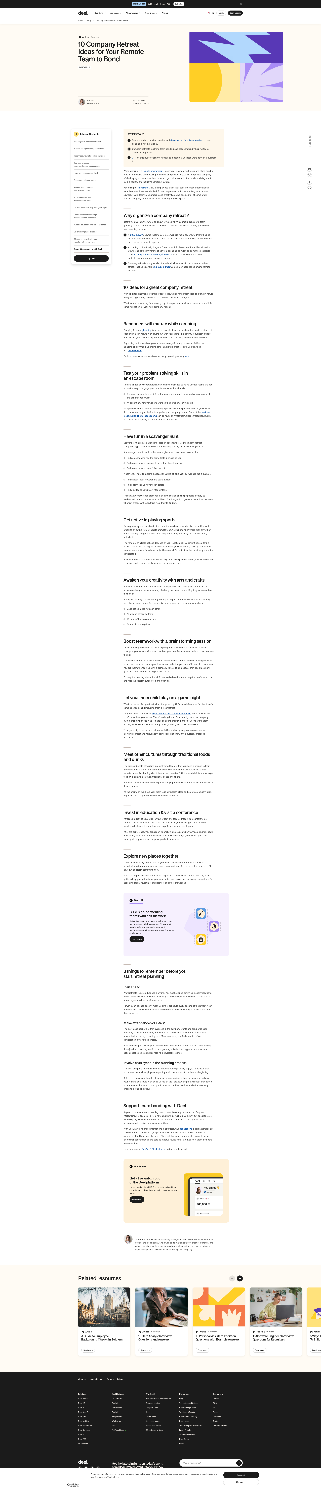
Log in (221, 13)
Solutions (99, 13)
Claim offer (179, 4)
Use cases (114, 13)
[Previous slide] (232, 1278)
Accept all (241, 1475)
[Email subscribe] (239, 1463)
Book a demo (235, 13)
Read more (88, 1350)
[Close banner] (241, 4)
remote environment (153, 171)
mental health (135, 350)
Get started (137, 1199)
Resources (149, 13)
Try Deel (91, 258)
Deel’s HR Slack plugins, (154, 1149)
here (186, 356)
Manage (240, 1482)
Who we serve (132, 13)
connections (186, 1129)
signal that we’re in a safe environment (171, 713)
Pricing (165, 13)
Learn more (137, 939)
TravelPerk (142, 187)
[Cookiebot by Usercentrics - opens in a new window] (73, 1485)
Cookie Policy (113, 1477)
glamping (146, 330)
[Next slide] (240, 1278)
